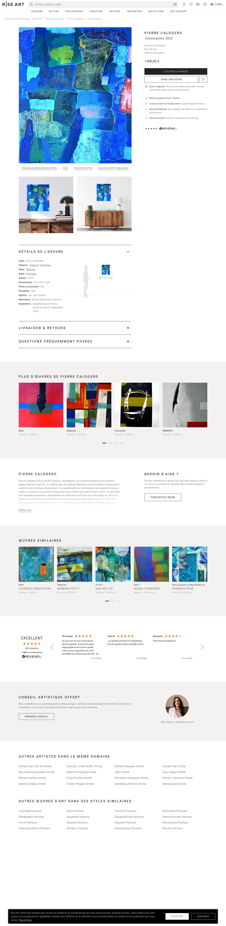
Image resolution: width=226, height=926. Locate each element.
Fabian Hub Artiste (174, 766)
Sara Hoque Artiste (174, 772)
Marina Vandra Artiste (32, 777)
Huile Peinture (75, 811)
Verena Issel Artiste (174, 783)
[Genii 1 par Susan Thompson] (151, 564)
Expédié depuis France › (193, 103)
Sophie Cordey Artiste (32, 783)
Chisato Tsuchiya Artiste (177, 777)
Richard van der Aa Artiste (35, 766)
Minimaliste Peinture (175, 822)
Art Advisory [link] (178, 11)
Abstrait (30, 269)
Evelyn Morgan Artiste (80, 783)
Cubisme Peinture (125, 811)
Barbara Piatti (68, 588)
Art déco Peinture (77, 828)
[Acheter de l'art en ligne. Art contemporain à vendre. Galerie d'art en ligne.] (13, 4)
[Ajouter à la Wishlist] (203, 79)
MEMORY (168, 430)
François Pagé (183, 588)
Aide (65, 168)
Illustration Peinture (174, 811)
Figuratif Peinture (125, 822)
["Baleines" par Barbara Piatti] (74, 564)
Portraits (31, 273)
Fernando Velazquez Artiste (131, 777)
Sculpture (96, 11)
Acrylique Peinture (30, 811)
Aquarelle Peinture (78, 816)
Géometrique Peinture (127, 828)
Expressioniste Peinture (129, 816)
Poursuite (120, 430)
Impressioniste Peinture (177, 816)
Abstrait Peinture (77, 822)
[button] (52, 647)
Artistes (114, 11)
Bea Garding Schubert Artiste (36, 772)
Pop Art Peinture (172, 828)
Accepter (177, 916)
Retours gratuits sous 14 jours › (165, 98)
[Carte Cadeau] (198, 4)
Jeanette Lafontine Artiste (130, 783)
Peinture (37, 11)
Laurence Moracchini (35, 588)
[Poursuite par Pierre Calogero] (137, 405)
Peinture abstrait (54, 18)
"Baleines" (62, 585)
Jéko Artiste (121, 772)
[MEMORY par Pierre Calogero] (185, 405)
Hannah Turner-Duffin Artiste (84, 766)
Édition (54, 11)
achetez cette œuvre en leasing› (174, 118)
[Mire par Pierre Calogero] (41, 405)
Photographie (74, 11)
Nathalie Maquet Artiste (129, 766)
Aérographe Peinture (31, 816)
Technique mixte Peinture (34, 828)
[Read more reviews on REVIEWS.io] (32, 657)
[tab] (75, 251)
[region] (127, 647)
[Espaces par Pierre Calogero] (89, 405)
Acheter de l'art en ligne (17, 18)
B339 (21, 585)
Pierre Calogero (75, 18)
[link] (175, 4)
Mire (21, 430)
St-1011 (99, 585)
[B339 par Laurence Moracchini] (36, 564)
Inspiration (134, 11)
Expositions (156, 11)
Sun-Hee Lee (104, 588)
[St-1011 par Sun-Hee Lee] (113, 564)
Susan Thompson (146, 588)
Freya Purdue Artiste (79, 777)
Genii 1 (137, 585)
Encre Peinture (28, 822)
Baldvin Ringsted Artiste (81, 772)
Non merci (203, 916)
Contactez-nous (162, 497)
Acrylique (46, 265)
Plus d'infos (25, 920)
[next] (203, 405)
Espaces (71, 430)
